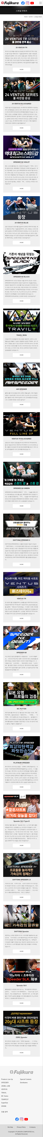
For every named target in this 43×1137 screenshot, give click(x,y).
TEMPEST (4, 1099)
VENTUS (4, 1089)
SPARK (3, 1106)
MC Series (4, 1096)
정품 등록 (4, 1112)
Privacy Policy (21, 1127)
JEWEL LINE (5, 1086)
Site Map (10, 1127)
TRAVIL (3, 1093)
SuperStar (4, 1103)
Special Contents (25, 1079)
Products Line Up (7, 1079)
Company (32, 1127)
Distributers (24, 1082)
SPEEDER (4, 1082)
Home (26, 16)
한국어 (31, 16)
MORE (21, 69)
